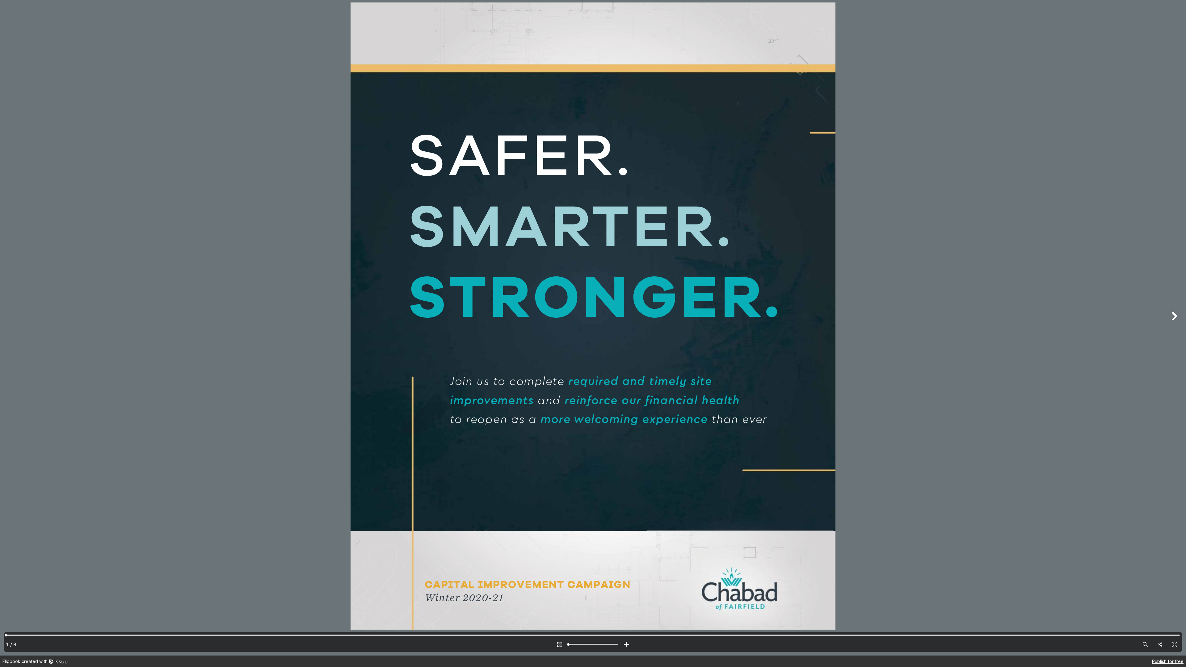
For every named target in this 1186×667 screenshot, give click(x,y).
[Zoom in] (626, 644)
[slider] (593, 644)
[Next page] (1173, 328)
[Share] (1160, 644)
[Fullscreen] (1175, 644)
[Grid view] (559, 644)
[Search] (1145, 644)
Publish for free (1168, 661)
